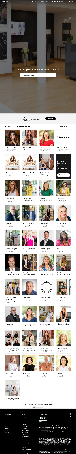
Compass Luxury (25, 430)
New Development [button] (55, 1)
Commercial (24, 447)
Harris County (40, 404)
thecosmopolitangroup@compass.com (12, 350)
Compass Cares (25, 440)
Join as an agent (8, 424)
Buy (32, 1)
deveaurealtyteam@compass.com (12, 399)
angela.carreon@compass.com (46, 274)
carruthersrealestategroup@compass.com (12, 301)
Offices (6, 430)
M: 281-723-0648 (43, 150)
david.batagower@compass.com (12, 173)
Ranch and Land (25, 453)
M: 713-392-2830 (26, 300)
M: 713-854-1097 (60, 376)
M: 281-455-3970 (26, 251)
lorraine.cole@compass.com (62, 299)
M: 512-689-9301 (26, 351)
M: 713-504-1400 (26, 327)
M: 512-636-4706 (60, 275)
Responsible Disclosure (54, 427)
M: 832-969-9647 (43, 251)
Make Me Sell (24, 428)
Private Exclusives (25, 419)
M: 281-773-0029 (9, 150)
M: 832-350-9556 (9, 226)
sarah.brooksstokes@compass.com (29, 249)
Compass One (25, 426)
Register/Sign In (71, 1)
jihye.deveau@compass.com (62, 375)
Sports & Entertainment (26, 449)
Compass (24, 404)
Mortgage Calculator (26, 434)
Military (23, 451)
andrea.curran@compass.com (46, 350)
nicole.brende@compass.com (63, 225)
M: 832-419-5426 (9, 351)
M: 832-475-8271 (60, 251)
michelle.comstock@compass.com (29, 325)
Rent (35, 1)
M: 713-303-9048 (9, 275)
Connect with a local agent (63, 175)
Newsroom (7, 432)
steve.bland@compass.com (11, 225)
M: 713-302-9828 (60, 226)
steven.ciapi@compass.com (28, 299)
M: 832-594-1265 (43, 201)
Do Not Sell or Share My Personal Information (48, 425)
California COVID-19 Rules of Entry (63, 428)
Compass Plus (25, 438)
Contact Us (7, 428)
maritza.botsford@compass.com (46, 225)
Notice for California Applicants (49, 428)
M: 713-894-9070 (43, 327)
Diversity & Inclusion (26, 441)
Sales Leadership (8, 421)
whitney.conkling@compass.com (63, 325)
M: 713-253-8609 (9, 175)
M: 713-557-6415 (60, 327)
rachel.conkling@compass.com (46, 325)
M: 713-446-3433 (9, 251)
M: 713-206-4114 (9, 201)
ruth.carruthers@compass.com (63, 274)
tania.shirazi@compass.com (11, 149)
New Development (25, 445)
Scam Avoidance (45, 427)
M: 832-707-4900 (43, 351)
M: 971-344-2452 (26, 201)
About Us (7, 417)
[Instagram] (70, 413)
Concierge (24, 417)
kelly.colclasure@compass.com (46, 299)
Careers (6, 426)
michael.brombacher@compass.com (12, 249)
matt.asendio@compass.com (63, 149)
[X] (70, 419)
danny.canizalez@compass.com (29, 274)
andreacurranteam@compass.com (29, 151)
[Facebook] (70, 416)
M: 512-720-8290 (43, 376)
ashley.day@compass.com (28, 375)
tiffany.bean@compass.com (28, 200)
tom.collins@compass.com (11, 325)
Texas (35, 404)
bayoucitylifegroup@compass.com (46, 175)
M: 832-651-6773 (9, 327)
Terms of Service (61, 425)
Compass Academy (26, 436)
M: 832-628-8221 (43, 177)
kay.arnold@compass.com (45, 149)
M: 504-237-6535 (26, 376)
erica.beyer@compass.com (62, 200)
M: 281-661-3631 (9, 302)
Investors (6, 422)
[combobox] (38, 75)
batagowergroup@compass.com (29, 173)
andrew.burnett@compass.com (12, 274)
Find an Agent (25, 432)
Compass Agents (30, 404)
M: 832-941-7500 (26, 275)
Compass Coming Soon (26, 421)
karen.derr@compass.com (45, 375)
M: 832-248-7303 (43, 226)
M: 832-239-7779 (43, 300)
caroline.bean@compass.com (12, 200)
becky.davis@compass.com (11, 375)
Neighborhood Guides (26, 443)
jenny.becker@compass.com (46, 200)
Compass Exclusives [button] (44, 1)
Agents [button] (62, 1)
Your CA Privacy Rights (45, 430)
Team (6, 419)
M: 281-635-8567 (60, 300)
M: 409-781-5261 (26, 226)
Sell (38, 1)
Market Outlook (25, 424)
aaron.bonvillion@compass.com (29, 225)
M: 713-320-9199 (60, 351)
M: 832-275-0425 (60, 201)
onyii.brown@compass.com (62, 249)
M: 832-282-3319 (43, 275)
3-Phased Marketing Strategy (28, 422)
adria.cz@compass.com (61, 350)
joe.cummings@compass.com (29, 350)
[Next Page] (44, 407)
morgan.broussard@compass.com (46, 249)
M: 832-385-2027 (60, 150)
